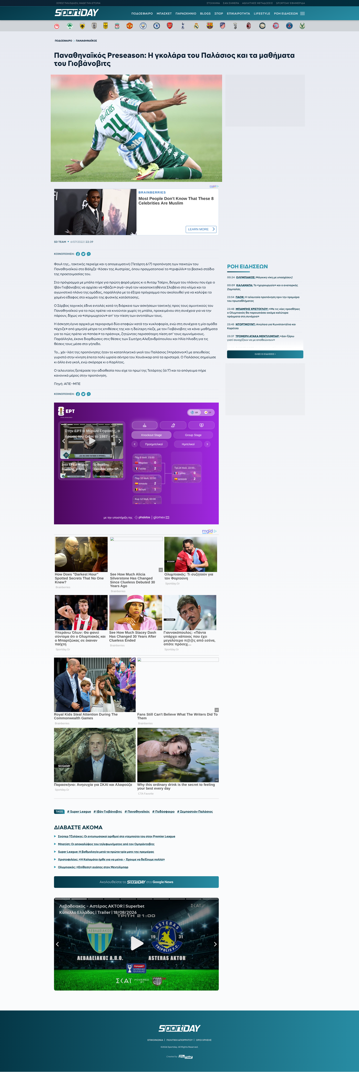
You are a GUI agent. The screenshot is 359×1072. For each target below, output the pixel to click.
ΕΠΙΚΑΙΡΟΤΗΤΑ (238, 13)
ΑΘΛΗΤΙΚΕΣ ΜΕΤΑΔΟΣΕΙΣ (257, 3)
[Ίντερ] (262, 25)
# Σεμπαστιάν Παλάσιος (195, 811)
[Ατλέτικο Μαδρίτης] (222, 25)
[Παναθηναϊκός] (69, 25)
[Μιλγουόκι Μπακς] (302, 25)
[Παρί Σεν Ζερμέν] (289, 25)
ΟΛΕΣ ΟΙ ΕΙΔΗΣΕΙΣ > (265, 354)
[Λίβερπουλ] (117, 25)
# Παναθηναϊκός (137, 811)
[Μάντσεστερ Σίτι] (143, 25)
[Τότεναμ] (183, 25)
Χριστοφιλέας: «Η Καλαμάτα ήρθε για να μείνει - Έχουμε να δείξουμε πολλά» (111, 859)
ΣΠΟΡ (219, 13)
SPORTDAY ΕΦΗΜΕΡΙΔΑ (290, 3)
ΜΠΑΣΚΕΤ (164, 13)
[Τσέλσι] (156, 25)
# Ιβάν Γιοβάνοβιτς (107, 811)
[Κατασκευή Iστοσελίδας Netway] (185, 1056)
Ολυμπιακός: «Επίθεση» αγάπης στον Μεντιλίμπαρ (93, 867)
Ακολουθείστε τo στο (136, 882)
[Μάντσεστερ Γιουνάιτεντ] (129, 25)
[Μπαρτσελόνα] (210, 25)
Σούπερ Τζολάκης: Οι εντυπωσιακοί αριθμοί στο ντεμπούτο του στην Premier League (116, 836)
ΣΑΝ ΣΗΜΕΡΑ (231, 3)
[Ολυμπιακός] (56, 25)
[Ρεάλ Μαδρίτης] (196, 25)
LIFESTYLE (262, 13)
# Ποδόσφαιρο (163, 811)
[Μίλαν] (248, 25)
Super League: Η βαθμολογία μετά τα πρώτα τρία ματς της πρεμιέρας (106, 852)
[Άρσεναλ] (169, 25)
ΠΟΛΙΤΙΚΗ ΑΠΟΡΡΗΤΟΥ (180, 1040)
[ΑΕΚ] (82, 25)
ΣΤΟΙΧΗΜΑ (213, 3)
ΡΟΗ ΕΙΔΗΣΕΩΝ (286, 13)
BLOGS (205, 13)
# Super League (79, 811)
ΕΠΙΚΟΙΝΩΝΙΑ (155, 1040)
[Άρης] (105, 25)
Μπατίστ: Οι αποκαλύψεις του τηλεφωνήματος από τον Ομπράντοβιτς (106, 844)
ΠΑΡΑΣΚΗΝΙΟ (186, 13)
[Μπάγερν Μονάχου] (276, 25)
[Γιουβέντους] (235, 25)
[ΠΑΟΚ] (94, 25)
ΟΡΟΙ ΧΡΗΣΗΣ (203, 1040)
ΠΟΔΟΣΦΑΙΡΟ (142, 13)
